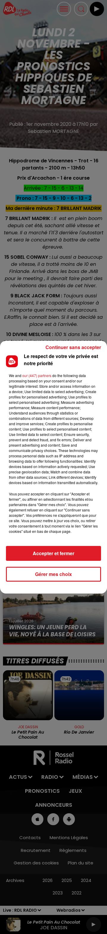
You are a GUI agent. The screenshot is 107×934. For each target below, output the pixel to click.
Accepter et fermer (53, 553)
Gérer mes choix (53, 574)
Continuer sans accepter (73, 347)
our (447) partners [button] (36, 375)
